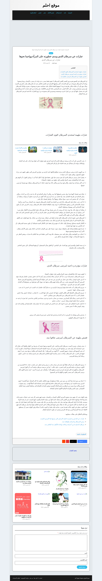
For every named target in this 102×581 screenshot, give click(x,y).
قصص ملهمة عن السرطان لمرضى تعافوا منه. (73, 76)
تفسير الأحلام (51, 12)
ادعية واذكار (59, 12)
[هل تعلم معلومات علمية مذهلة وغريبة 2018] (79, 477)
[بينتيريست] (67, 441)
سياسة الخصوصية (25, 578)
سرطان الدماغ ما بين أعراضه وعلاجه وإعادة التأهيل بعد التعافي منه (64, 424)
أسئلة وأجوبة (33, 12)
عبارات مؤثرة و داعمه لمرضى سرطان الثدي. (73, 74)
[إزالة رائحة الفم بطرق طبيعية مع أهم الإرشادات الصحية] (42, 475)
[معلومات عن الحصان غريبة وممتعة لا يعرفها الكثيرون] (60, 497)
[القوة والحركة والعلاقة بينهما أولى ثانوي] (42, 497)
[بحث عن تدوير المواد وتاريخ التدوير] (79, 497)
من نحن (31, 578)
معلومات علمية (81, 434)
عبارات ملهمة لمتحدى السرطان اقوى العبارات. (73, 72)
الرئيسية (70, 12)
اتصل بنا (40, 578)
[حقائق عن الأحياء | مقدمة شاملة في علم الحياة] (32, 150)
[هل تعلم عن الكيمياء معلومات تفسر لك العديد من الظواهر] (23, 503)
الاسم (86, 553)
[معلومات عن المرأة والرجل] (60, 479)
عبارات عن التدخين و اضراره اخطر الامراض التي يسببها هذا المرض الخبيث (62, 419)
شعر (45, 12)
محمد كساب (54, 63)
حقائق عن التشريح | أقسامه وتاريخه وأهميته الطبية (71, 150)
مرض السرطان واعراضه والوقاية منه (73, 421)
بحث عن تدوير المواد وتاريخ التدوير (79, 503)
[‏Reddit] (63, 441)
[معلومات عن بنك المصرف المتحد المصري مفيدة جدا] (23, 475)
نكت (65, 12)
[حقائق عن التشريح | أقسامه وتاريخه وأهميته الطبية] (82, 150)
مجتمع (63, 49)
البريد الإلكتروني (83, 560)
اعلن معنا (36, 578)
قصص (39, 12)
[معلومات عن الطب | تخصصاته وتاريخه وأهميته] (57, 150)
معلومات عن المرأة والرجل (62, 488)
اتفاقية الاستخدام (16, 578)
